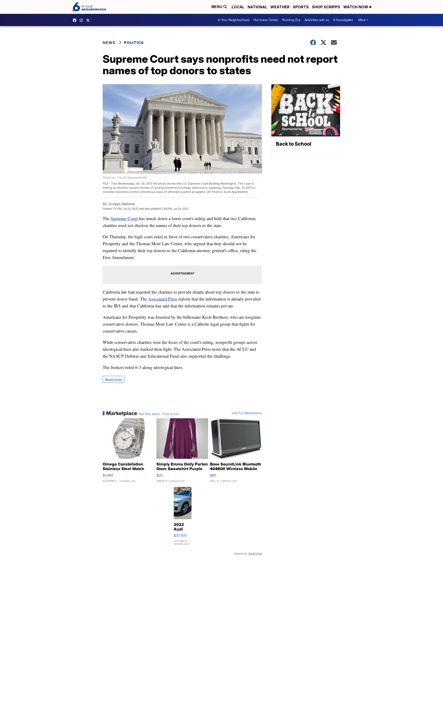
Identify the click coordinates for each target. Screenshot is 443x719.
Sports (301, 7)
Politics (134, 42)
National (257, 7)
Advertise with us (317, 20)
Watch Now (356, 7)
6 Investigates (343, 20)
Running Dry (291, 20)
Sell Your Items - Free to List (159, 414)
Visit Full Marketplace (247, 413)
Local (238, 7)
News (109, 42)
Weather (280, 7)
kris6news (82, 20)
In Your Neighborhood (233, 20)
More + (363, 20)
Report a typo (113, 379)
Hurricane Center (266, 20)
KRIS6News (76, 20)
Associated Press (162, 299)
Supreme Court (124, 218)
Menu (217, 7)
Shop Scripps (326, 7)
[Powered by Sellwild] (255, 553)
